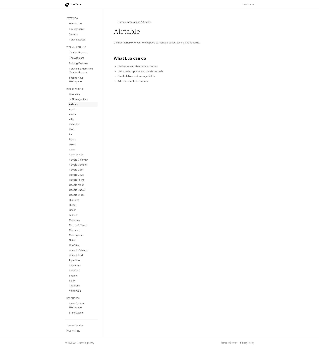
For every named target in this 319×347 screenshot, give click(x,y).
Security (73, 34)
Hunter (72, 205)
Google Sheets (77, 189)
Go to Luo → (248, 4)
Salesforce (75, 265)
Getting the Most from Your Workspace (81, 70)
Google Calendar (78, 159)
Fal (70, 134)
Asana (72, 114)
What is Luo (75, 23)
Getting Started (77, 39)
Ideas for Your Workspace (77, 305)
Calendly (74, 124)
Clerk (72, 129)
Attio (71, 119)
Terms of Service (74, 325)
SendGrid (74, 270)
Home (121, 22)
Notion (72, 240)
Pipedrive (74, 260)
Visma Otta (75, 290)
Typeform (74, 285)
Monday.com (76, 235)
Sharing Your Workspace (76, 79)
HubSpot (74, 200)
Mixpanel (74, 230)
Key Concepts (77, 29)
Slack (72, 280)
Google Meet (76, 184)
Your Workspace (78, 52)
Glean (72, 144)
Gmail (72, 149)
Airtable (73, 104)
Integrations (133, 22)
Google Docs (76, 169)
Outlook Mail (76, 255)
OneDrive (74, 245)
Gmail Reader (76, 154)
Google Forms (76, 179)
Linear (72, 209)
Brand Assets (76, 312)
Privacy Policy (73, 331)
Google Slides (77, 194)
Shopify (73, 275)
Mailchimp (74, 220)
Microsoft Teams (78, 225)
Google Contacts (78, 164)
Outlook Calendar (78, 250)
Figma (72, 139)
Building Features (78, 63)
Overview (74, 94)
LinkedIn (73, 215)
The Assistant (76, 57)
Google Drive (76, 174)
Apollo (72, 109)
